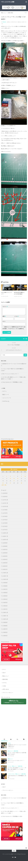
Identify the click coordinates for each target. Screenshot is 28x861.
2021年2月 (4, 526)
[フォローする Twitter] (23, 338)
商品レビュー (4, 12)
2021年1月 (4, 529)
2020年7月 (4, 549)
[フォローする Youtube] (26, 338)
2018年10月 (5, 619)
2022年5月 (4, 493)
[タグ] (23, 739)
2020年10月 (5, 539)
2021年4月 (4, 519)
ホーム (4, 669)
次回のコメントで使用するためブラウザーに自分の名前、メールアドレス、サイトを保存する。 (14, 327)
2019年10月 (5, 579)
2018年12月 (5, 612)
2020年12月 (5, 533)
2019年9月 (4, 582)
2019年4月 (4, 599)
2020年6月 (4, 553)
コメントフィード (6, 398)
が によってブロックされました (14, 702)
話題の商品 (10, 12)
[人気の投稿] (11, 739)
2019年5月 (4, 596)
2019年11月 (5, 576)
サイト (4, 321)
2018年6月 (4, 632)
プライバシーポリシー (7, 692)
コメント (5, 306)
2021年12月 (5, 500)
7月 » (5, 485)
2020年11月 (5, 536)
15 (17, 478)
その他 (4, 686)
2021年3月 (4, 523)
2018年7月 (4, 629)
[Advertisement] (14, 421)
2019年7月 (4, 589)
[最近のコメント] (17, 739)
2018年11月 (5, 615)
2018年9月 (4, 622)
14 (14, 478)
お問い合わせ (5, 689)
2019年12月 (5, 572)
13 (10, 478)
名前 (4, 316)
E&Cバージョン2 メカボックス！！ (10, 373)
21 (14, 480)
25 (3, 483)
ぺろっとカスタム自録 (7, 2)
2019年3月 (4, 602)
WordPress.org (5, 401)
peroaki (4, 22)
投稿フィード (5, 394)
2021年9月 (4, 509)
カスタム (4, 682)
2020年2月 (4, 566)
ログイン (4, 391)
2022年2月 (4, 496)
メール (16, 316)
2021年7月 (4, 513)
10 (25, 476)
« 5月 (2, 485)
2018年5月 (4, 635)
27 (10, 483)
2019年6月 (4, 592)
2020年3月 (4, 562)
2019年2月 (4, 606)
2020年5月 (4, 556)
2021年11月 (5, 503)
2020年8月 (4, 546)
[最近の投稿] (4, 739)
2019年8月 (4, 586)
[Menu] (26, 2)
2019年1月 (4, 609)
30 (21, 483)
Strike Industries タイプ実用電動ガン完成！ (12, 382)
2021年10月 (5, 506)
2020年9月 (4, 543)
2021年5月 (4, 516)
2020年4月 (4, 559)
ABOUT (4, 672)
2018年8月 (4, 625)
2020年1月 (4, 569)
